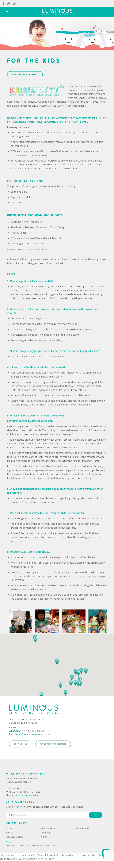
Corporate (46, 832)
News (44, 836)
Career (9, 842)
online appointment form (27, 795)
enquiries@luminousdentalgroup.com (32, 734)
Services (10, 832)
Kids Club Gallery (14, 836)
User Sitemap (83, 828)
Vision (9, 828)
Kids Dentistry (48, 828)
